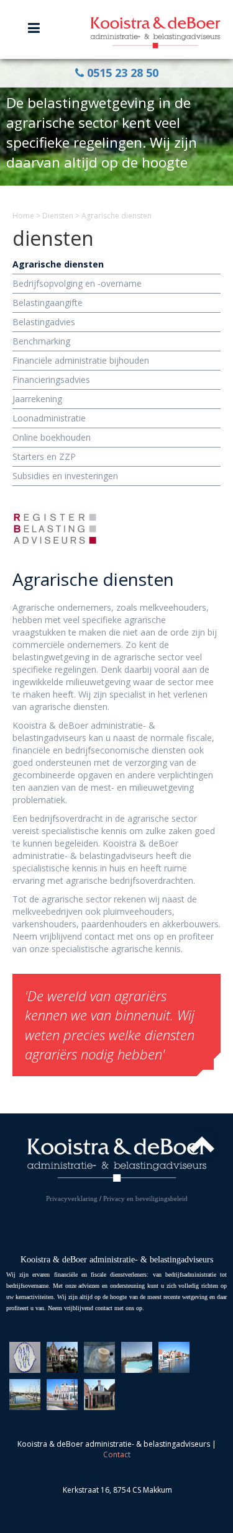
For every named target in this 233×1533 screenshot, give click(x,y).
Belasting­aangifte (47, 302)
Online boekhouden (51, 437)
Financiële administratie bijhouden (80, 360)
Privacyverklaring (72, 1198)
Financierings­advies (51, 379)
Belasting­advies (43, 322)
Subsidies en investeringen (65, 476)
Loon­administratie (49, 418)
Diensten (57, 215)
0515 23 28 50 (121, 72)
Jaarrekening (37, 399)
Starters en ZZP (44, 456)
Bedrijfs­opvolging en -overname (77, 283)
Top (202, 1144)
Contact (116, 1454)
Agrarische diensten (58, 264)
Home (23, 215)
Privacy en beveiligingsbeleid (145, 1198)
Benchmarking (41, 341)
